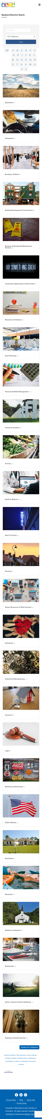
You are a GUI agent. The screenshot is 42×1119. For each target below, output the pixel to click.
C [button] (21, 50)
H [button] (18, 55)
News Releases (21, 1055)
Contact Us (17, 1061)
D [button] (26, 50)
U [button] (21, 64)
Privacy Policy (11, 1100)
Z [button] (26, 69)
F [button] (34, 50)
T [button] (17, 64)
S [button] (12, 64)
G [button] (13, 55)
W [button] (30, 64)
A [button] (13, 50)
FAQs (21, 1100)
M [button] (13, 60)
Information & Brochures (29, 1061)
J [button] (25, 55)
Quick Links (31, 1100)
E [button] (30, 50)
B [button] (17, 50)
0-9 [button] (7, 50)
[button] (29, 1047)
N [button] (17, 60)
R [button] (35, 60)
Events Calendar (32, 1055)
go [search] (22, 42)
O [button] (21, 60)
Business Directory (9, 1055)
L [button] (34, 55)
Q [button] (30, 60)
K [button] (30, 55)
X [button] (34, 64)
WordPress (10, 1114)
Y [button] (21, 69)
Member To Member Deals (19, 1058)
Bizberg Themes (30, 1114)
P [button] (26, 60)
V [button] (25, 64)
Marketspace (32, 1058)
